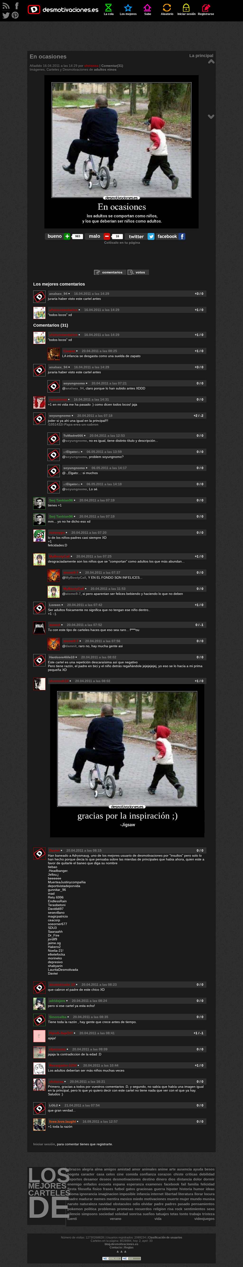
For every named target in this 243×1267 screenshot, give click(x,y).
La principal (201, 55)
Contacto (116, 1247)
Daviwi (54, 850)
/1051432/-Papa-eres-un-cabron (73, 424)
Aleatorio (167, 14)
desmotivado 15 (62, 984)
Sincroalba (57, 1017)
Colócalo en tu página (122, 242)
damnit (54, 625)
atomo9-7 (71, 572)
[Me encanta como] (211, 116)
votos (140, 272)
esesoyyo (57, 532)
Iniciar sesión (187, 14)
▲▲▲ (121, 1251)
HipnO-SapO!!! (61, 1033)
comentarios (112, 272)
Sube (147, 14)
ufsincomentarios (63, 310)
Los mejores (128, 14)
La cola (109, 14)
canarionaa (58, 399)
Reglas (129, 1247)
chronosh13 (59, 681)
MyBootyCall (59, 556)
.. (66, 473)
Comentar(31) (112, 66)
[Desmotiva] (211, 61)
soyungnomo (76, 440)
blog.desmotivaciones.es (121, 1244)
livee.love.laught (62, 1121)
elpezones (57, 1049)
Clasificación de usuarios (165, 1237)
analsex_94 (58, 294)
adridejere (57, 1001)
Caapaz (69, 351)
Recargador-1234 (63, 1065)
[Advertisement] (121, 32)
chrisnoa (91, 66)
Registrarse (206, 14)
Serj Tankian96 (61, 500)
